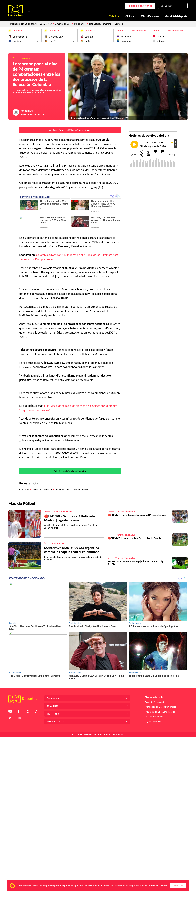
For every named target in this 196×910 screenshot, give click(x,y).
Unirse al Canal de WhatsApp (72, 471)
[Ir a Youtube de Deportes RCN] (10, 711)
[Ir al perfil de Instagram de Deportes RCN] (27, 711)
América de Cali (63, 23)
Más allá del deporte (176, 16)
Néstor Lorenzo (81, 489)
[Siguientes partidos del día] (185, 36)
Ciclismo (130, 16)
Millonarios (80, 23)
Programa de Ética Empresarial (160, 711)
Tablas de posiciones (140, 5)
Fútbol (112, 16)
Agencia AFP (27, 110)
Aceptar (178, 885)
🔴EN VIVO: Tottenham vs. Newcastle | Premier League (137, 515)
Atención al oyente (154, 696)
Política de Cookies (157, 885)
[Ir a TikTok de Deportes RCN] (36, 711)
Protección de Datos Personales (160, 706)
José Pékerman (62, 489)
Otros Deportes (150, 16)
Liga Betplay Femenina (100, 23)
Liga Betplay (46, 23)
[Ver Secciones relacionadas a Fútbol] (118, 16)
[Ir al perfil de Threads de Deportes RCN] (19, 718)
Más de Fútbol (21, 503)
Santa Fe (119, 23)
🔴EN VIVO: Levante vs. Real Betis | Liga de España (134, 538)
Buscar (168, 6)
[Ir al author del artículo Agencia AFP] (16, 112)
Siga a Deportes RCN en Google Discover (73, 130)
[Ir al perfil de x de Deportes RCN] (10, 718)
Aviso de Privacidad (154, 701)
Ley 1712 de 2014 (153, 721)
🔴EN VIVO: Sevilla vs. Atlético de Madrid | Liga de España (69, 518)
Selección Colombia (42, 489)
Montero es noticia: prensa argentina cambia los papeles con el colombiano (71, 550)
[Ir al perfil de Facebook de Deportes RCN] (18, 711)
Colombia (24, 489)
